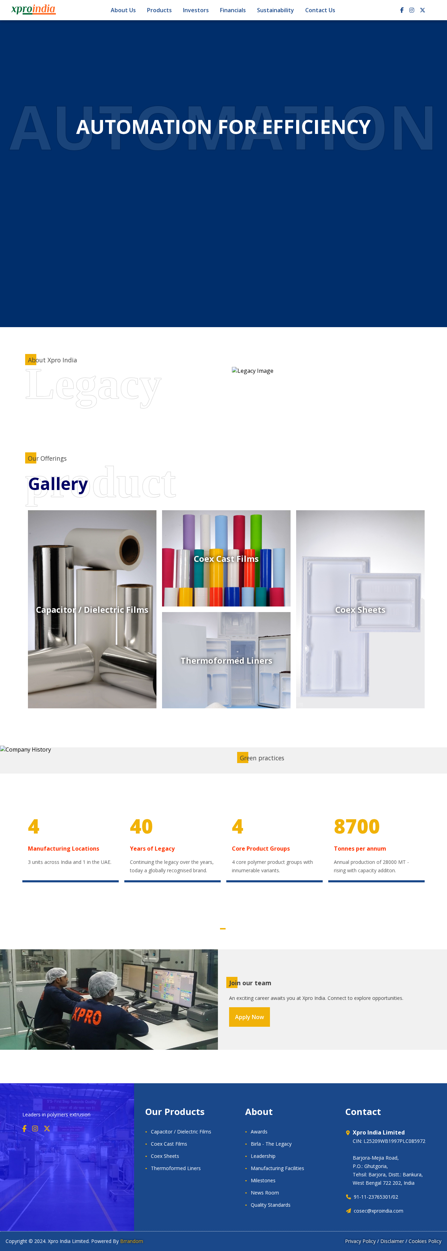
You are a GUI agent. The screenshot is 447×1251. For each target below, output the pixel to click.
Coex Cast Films (169, 1143)
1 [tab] (223, 928)
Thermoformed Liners (176, 1168)
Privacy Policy (360, 1241)
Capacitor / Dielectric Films (181, 1131)
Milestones (263, 1180)
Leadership (263, 1156)
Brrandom (131, 1241)
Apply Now (249, 1017)
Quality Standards (271, 1204)
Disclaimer (392, 1241)
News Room (265, 1192)
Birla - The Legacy (271, 1143)
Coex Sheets (165, 1156)
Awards (259, 1131)
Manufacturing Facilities (277, 1168)
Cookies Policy (425, 1241)
